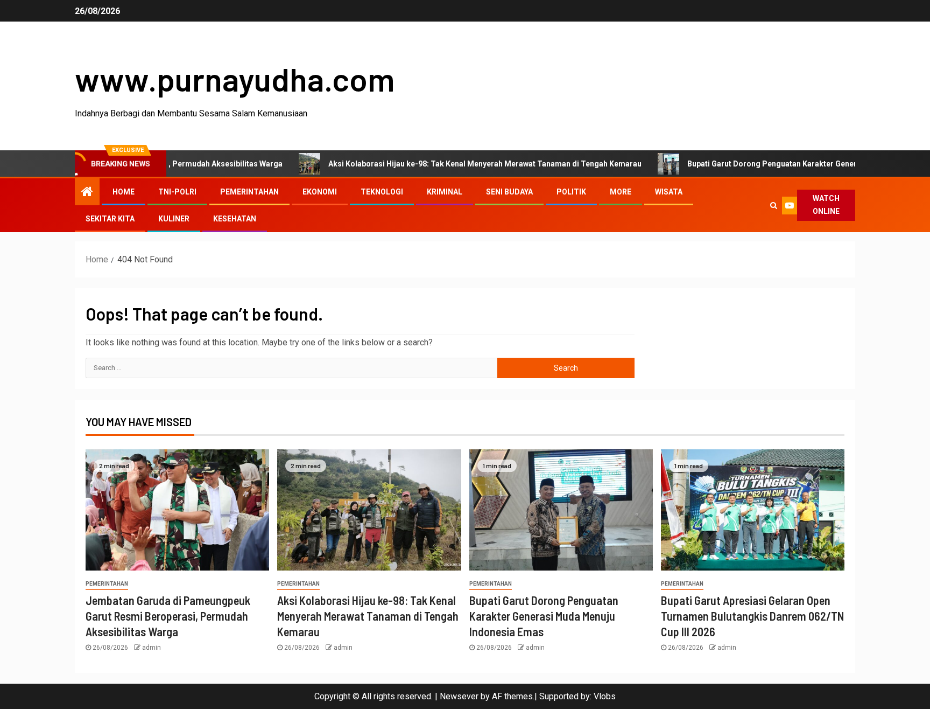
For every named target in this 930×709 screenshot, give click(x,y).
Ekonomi (319, 191)
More (620, 191)
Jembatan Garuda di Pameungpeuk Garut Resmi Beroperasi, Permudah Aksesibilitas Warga (168, 616)
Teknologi (382, 191)
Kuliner (173, 218)
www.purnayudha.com (234, 78)
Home (123, 191)
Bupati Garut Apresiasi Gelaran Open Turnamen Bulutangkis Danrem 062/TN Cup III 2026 (752, 616)
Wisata (668, 191)
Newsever (459, 696)
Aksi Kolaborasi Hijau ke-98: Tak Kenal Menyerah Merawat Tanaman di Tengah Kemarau (454, 163)
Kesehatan (234, 218)
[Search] (773, 205)
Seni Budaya (509, 191)
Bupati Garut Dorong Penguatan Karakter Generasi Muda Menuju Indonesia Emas (543, 616)
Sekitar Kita (110, 218)
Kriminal (444, 191)
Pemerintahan (249, 191)
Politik (571, 191)
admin (151, 647)
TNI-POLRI (177, 191)
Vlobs (605, 696)
